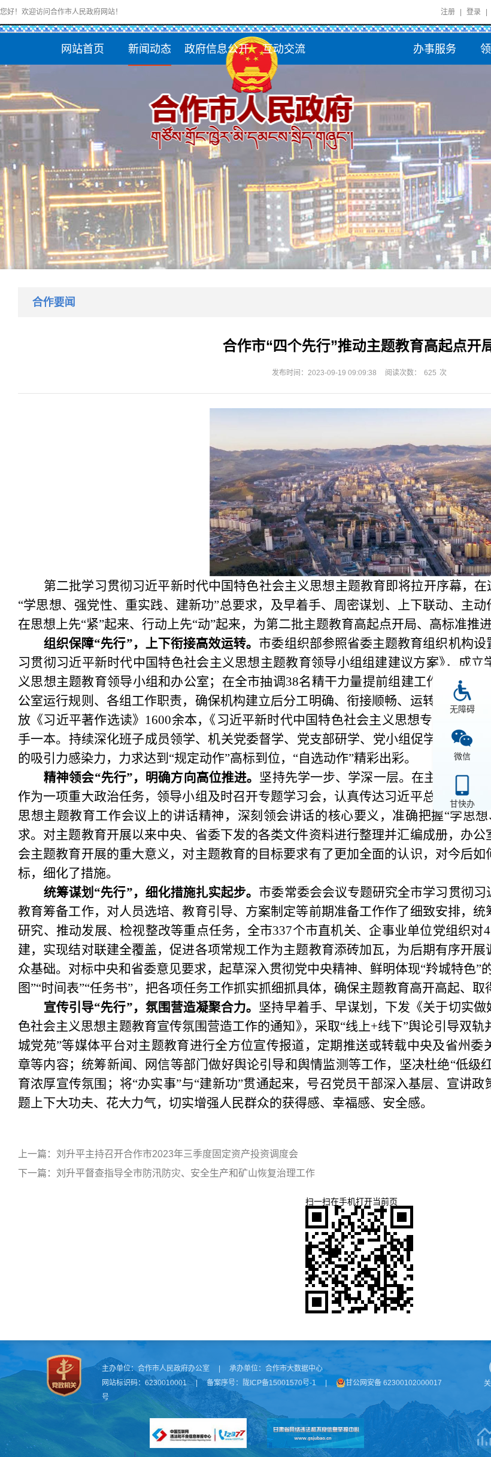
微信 (462, 756)
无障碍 (462, 708)
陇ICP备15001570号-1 (279, 1383)
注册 (448, 12)
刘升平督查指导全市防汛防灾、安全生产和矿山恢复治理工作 (185, 1173)
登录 (473, 12)
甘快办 (462, 803)
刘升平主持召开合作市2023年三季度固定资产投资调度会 (177, 1154)
